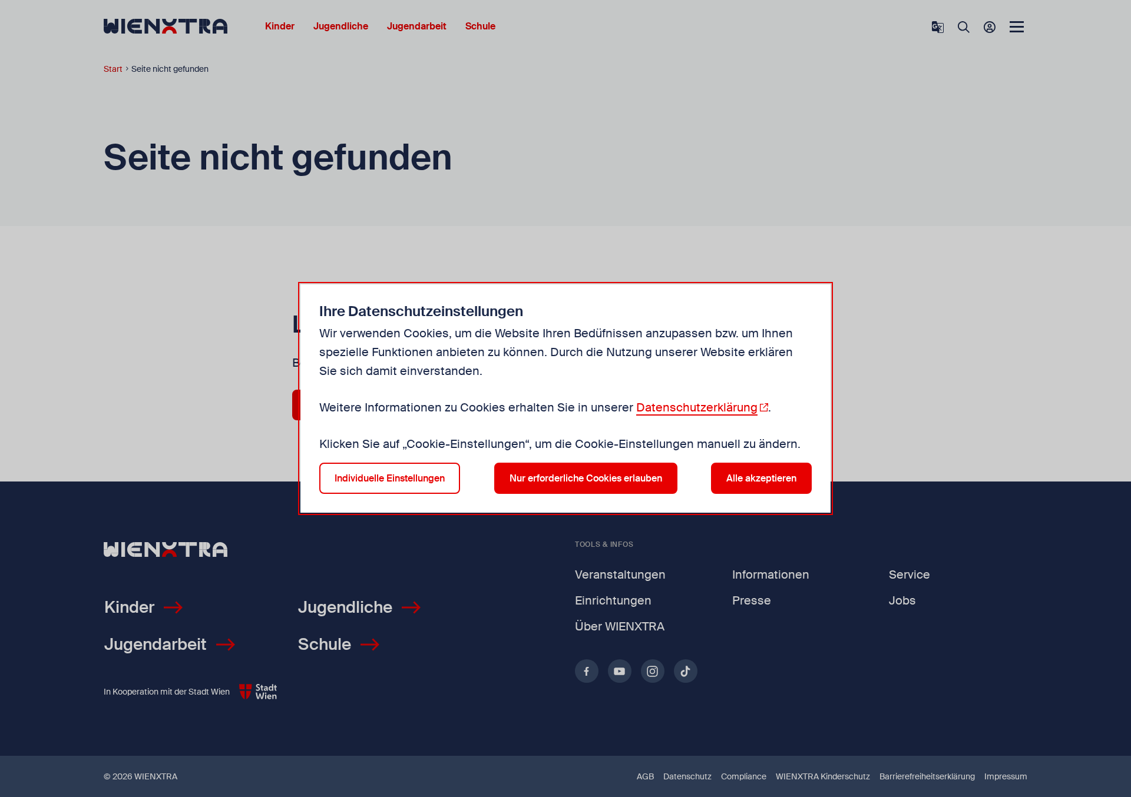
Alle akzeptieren (761, 478)
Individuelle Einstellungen (390, 478)
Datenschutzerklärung (697, 407)
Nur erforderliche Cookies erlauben (586, 478)
